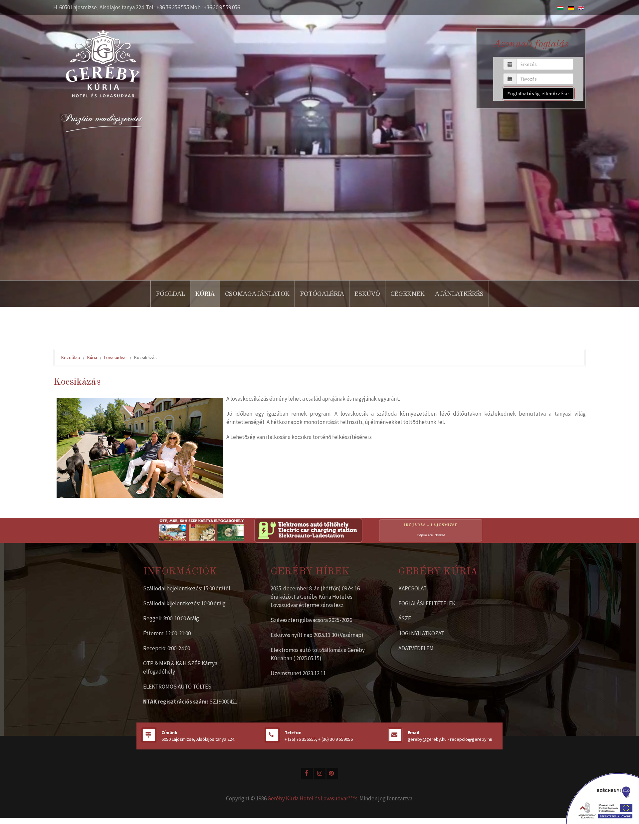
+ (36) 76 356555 (300, 739)
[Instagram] (319, 773)
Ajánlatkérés (459, 294)
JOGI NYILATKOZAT (421, 633)
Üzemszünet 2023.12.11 (298, 673)
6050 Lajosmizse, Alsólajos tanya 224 (197, 739)
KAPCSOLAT (412, 588)
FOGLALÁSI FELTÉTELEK (426, 603)
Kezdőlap (70, 357)
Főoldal (170, 294)
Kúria (205, 294)
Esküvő (367, 294)
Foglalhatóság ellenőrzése (538, 94)
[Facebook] (307, 773)
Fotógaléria (322, 294)
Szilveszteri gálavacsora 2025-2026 (311, 620)
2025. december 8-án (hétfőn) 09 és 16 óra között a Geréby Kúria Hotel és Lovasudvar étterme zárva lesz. (315, 597)
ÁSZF (404, 618)
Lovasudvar (115, 357)
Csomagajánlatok (257, 294)
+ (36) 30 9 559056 (335, 739)
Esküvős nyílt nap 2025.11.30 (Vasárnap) (317, 635)
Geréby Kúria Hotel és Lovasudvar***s (312, 798)
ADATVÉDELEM (416, 648)
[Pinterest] (332, 773)
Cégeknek (407, 294)
